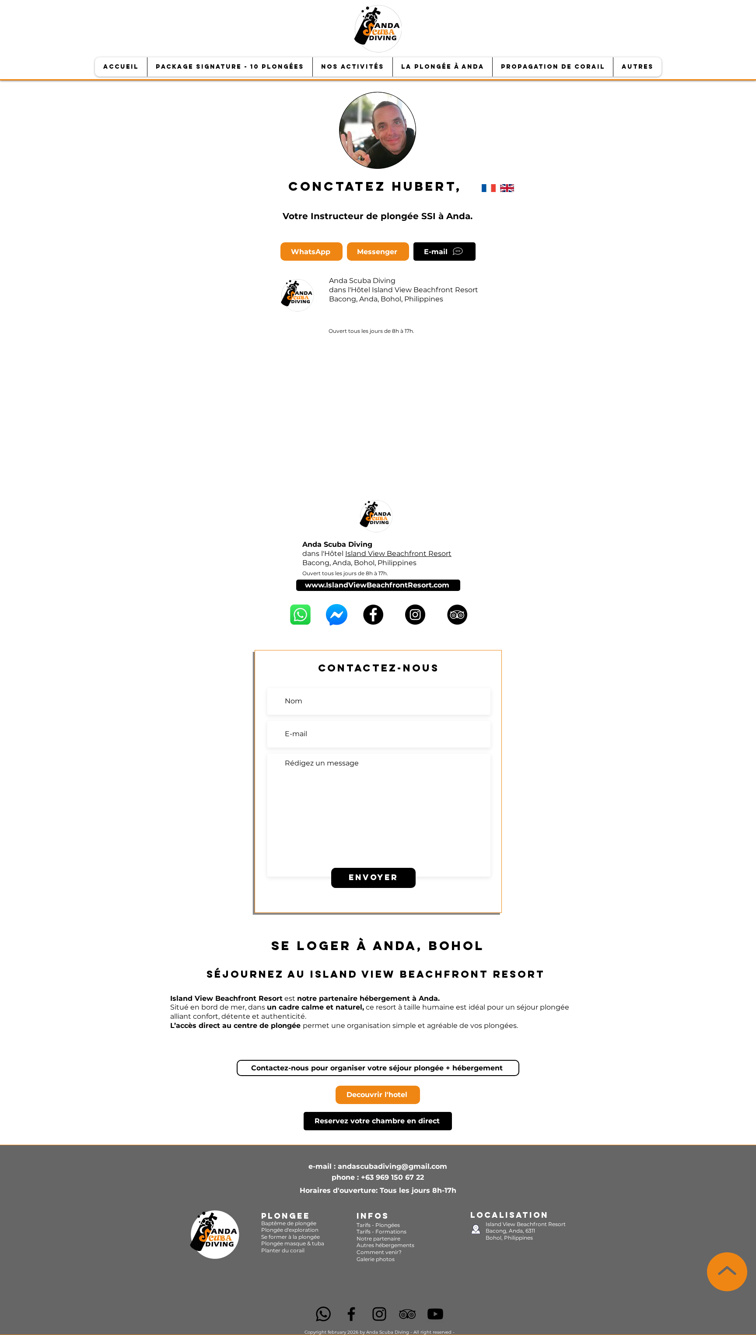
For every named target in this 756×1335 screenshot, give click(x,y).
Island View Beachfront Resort (425, 290)
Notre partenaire (378, 1238)
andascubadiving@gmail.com (392, 1166)
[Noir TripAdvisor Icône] (407, 1314)
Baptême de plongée (288, 1223)
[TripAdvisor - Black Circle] (457, 615)
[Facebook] (373, 615)
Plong (269, 1230)
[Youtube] (435, 1314)
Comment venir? (379, 1252)
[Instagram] (415, 615)
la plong (302, 1237)
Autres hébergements (385, 1245)
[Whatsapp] (323, 1314)
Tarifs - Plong (374, 1225)
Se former (274, 1237)
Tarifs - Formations (381, 1231)
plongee (285, 1216)
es (397, 1225)
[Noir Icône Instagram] (379, 1314)
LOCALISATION (509, 1215)
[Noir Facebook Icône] (351, 1314)
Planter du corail (282, 1250)
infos (373, 1216)
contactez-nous (378, 668)
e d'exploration (299, 1230)
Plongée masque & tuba (292, 1243)
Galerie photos (376, 1259)
